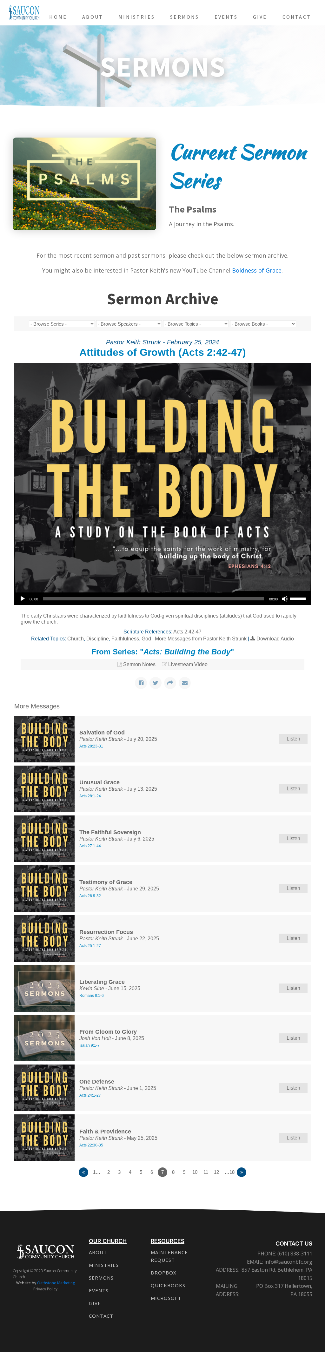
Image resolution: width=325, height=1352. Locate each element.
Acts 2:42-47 (187, 631)
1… (96, 1172)
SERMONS (101, 1277)
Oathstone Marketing (56, 1283)
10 (194, 1172)
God (146, 638)
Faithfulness (125, 638)
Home (58, 17)
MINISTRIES (104, 1265)
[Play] (22, 599)
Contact (296, 17)
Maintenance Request (169, 1256)
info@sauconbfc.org (288, 1261)
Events (226, 17)
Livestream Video (188, 664)
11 (205, 1172)
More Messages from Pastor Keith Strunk (201, 638)
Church (75, 638)
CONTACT (101, 1316)
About (92, 17)
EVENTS (99, 1290)
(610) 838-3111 (294, 1253)
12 (216, 1172)
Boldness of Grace (257, 270)
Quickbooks (168, 1285)
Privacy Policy (45, 1289)
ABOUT (98, 1252)
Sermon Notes (139, 664)
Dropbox (163, 1272)
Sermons (184, 17)
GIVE (95, 1303)
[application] (162, 598)
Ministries (136, 17)
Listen (293, 738)
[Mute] (285, 599)
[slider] (299, 598)
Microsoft (166, 1298)
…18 (230, 1172)
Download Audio (275, 638)
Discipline (97, 638)
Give (260, 17)
